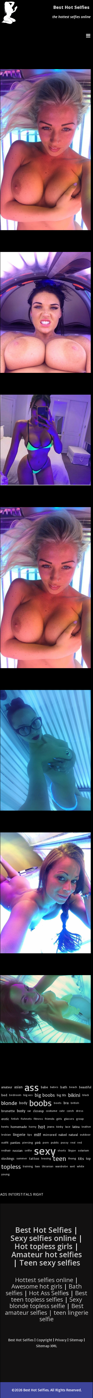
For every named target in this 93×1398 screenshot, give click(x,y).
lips (29, 1134)
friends (49, 1119)
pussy (64, 1142)
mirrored (50, 1134)
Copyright (44, 1340)
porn (46, 1142)
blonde (9, 1102)
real (72, 1142)
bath (63, 1087)
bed (4, 1095)
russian (18, 1150)
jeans (50, 1126)
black (85, 1095)
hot (41, 1127)
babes (54, 1087)
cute (62, 1111)
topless (11, 1166)
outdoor (85, 1134)
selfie (28, 1150)
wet (72, 1166)
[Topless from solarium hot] (45, 587)
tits (81, 1158)
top (88, 1158)
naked (63, 1135)
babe (44, 1087)
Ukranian (47, 1166)
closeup (38, 1111)
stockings (7, 1158)
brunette (8, 1111)
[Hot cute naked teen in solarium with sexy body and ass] (45, 892)
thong (72, 1158)
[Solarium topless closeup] (45, 312)
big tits (61, 1095)
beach (73, 1087)
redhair (6, 1150)
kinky (59, 1126)
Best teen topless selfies (49, 1296)
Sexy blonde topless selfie (45, 1302)
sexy (45, 1150)
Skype (72, 1150)
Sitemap (76, 1340)
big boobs (45, 1095)
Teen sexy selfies (49, 1263)
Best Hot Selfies (71, 7)
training (28, 1166)
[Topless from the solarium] (45, 750)
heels (5, 1126)
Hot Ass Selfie (47, 1293)
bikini (74, 1095)
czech (70, 1111)
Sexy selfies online (43, 1238)
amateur (6, 1087)
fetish (15, 1119)
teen (59, 1158)
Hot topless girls (43, 1246)
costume (51, 1111)
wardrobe (61, 1166)
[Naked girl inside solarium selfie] (45, 1009)
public (55, 1142)
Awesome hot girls (36, 1286)
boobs (40, 1103)
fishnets (26, 1119)
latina (76, 1127)
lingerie (19, 1134)
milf (37, 1134)
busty (21, 1110)
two (37, 1166)
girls (59, 1119)
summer (21, 1158)
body (23, 1102)
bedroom (15, 1095)
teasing (46, 1158)
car (29, 1111)
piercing (27, 1142)
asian (18, 1087)
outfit (4, 1142)
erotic (5, 1119)
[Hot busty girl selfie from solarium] (45, 440)
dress (79, 1111)
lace (67, 1126)
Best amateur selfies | (46, 1312)
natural (73, 1135)
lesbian (6, 1134)
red (79, 1142)
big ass (28, 1095)
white (80, 1166)
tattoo (34, 1158)
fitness (38, 1119)
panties (15, 1143)
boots (58, 1103)
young (5, 1174)
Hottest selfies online (44, 1280)
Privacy (60, 1340)
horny (32, 1126)
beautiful (85, 1087)
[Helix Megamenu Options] (89, 35)
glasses (69, 1119)
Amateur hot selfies (46, 1254)
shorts (62, 1150)
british (75, 1103)
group (80, 1119)
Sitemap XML (46, 1345)
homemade (19, 1127)
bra (66, 1102)
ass (32, 1087)
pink (38, 1143)
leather (86, 1126)
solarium (83, 1150)
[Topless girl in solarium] (45, 149)
